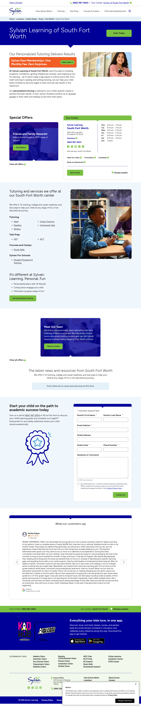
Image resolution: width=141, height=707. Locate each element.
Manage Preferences (125, 701)
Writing (17, 229)
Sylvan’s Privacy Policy (114, 488)
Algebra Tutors (39, 656)
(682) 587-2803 (74, 142)
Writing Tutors (64, 666)
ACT (42, 239)
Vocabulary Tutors (65, 663)
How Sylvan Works (91, 678)
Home (11, 19)
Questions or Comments (88, 455)
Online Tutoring (47, 221)
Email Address (84, 425)
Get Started (21, 147)
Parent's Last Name (113, 415)
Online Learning (114, 656)
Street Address (84, 435)
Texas (41, 19)
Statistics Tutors (39, 667)
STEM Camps (113, 661)
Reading (17, 225)
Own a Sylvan (15, 2)
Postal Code (83, 445)
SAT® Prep (87, 656)
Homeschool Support (91, 667)
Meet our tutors (53, 346)
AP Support (88, 661)
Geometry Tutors (40, 659)
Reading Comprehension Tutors (67, 657)
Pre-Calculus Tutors (41, 661)
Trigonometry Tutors (41, 664)
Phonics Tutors (64, 661)
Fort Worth (49, 19)
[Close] (135, 684)
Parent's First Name (87, 415)
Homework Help (47, 225)
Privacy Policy (112, 695)
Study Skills (19, 249)
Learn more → (67, 62)
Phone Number (111, 445)
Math (16, 221)
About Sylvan (114, 678)
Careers (112, 680)
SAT (16, 239)
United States (31, 19)
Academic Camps (115, 659)
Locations (20, 19)
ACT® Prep (87, 659)
